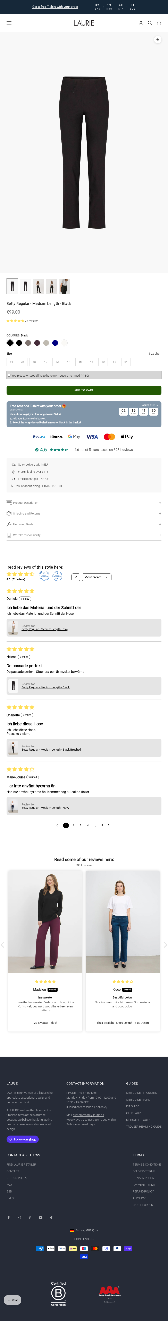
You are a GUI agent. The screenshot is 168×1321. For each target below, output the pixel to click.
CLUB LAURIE (134, 1113)
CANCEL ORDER (143, 1205)
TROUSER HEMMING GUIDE (143, 1126)
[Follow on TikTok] (51, 1218)
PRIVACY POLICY (143, 1178)
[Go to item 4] (51, 286)
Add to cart (84, 390)
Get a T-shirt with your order (55, 7)
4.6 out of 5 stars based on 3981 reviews (103, 450)
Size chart (155, 353)
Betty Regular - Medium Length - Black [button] (46, 687)
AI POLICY (139, 1198)
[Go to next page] (110, 825)
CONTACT (13, 1171)
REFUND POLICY (143, 1191)
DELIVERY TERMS (144, 1171)
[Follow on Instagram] (19, 1218)
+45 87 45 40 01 (52, 486)
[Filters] (76, 577)
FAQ (9, 1184)
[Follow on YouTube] (41, 1218)
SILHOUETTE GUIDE (138, 1119)
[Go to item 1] (12, 286)
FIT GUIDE (132, 1106)
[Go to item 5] (64, 286)
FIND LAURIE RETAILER (21, 1164)
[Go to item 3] (38, 286)
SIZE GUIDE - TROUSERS (141, 1092)
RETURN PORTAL (17, 1178)
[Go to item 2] (25, 286)
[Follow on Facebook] (9, 1218)
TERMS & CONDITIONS (147, 1164)
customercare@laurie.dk (88, 1115)
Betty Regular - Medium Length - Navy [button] (45, 807)
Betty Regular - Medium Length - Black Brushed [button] (51, 749)
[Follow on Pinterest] (30, 1218)
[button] (16, 321)
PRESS (11, 1198)
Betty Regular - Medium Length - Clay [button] (45, 629)
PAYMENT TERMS (144, 1184)
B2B (9, 1191)
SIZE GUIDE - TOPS (138, 1099)
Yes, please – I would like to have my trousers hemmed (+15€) (50, 375)
